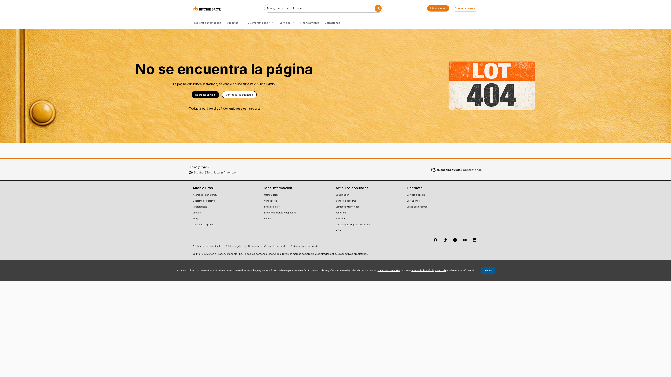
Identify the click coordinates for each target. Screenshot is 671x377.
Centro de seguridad (203, 224)
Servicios (285, 22)
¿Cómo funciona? (259, 22)
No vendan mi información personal (266, 246)
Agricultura (341, 213)
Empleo (197, 213)
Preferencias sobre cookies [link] (305, 246)
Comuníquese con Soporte (242, 108)
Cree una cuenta (465, 8)
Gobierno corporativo (204, 201)
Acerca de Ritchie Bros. (205, 195)
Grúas (338, 230)
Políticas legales (234, 246)
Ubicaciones (332, 22)
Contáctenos (472, 170)
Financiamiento (309, 22)
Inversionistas (200, 207)
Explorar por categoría (207, 22)
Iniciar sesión (438, 8)
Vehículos (340, 218)
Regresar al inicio (205, 94)
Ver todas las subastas (239, 94)
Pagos (267, 218)
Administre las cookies (389, 270)
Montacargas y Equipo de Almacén (353, 224)
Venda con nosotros (417, 207)
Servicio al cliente (416, 195)
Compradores (271, 195)
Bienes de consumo (346, 201)
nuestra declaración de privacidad (428, 270)
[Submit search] (378, 8)
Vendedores (270, 201)
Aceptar (488, 270)
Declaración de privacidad (206, 246)
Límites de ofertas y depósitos (280, 213)
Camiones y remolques (347, 207)
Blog (195, 218)
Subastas (232, 22)
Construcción (342, 195)
